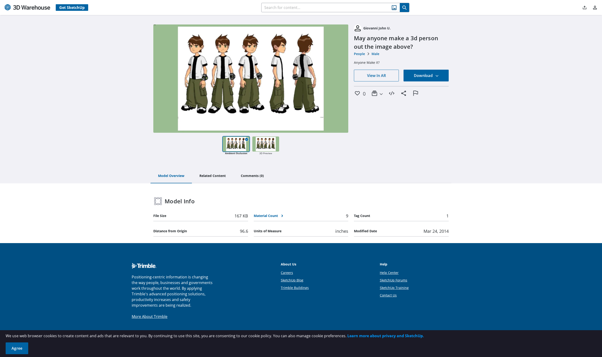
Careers (287, 272)
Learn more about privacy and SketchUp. (385, 335)
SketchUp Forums (393, 280)
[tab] (171, 176)
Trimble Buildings (295, 287)
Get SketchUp (72, 7)
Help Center (389, 272)
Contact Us (388, 295)
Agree (17, 348)
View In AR (376, 75)
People (359, 54)
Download (424, 75)
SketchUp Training (394, 287)
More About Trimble (149, 316)
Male (375, 54)
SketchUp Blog (292, 280)
